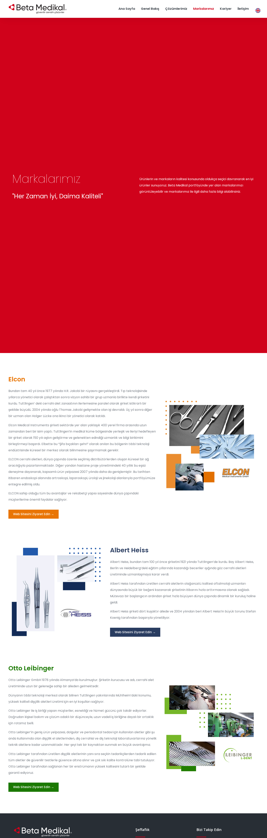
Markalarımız (203, 8)
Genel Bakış (150, 8)
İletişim (243, 8)
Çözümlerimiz (176, 8)
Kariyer (226, 8)
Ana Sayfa (126, 8)
